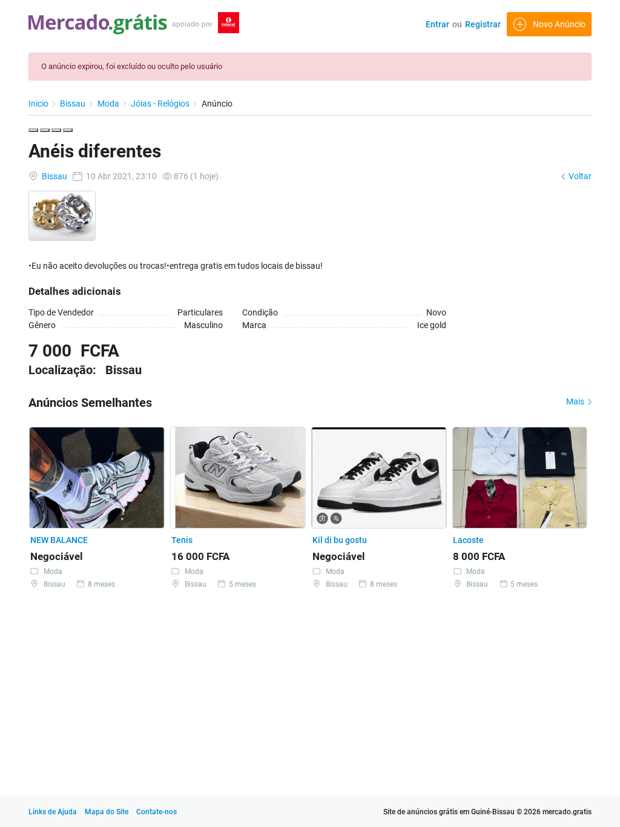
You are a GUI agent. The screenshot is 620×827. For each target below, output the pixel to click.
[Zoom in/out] (68, 130)
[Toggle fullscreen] (56, 130)
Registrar (483, 24)
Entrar (437, 24)
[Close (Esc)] (33, 130)
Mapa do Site (107, 812)
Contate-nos (156, 812)
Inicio (39, 103)
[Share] (45, 130)
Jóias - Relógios (161, 103)
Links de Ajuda (52, 812)
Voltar (579, 176)
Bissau (73, 103)
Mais (576, 401)
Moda (109, 103)
